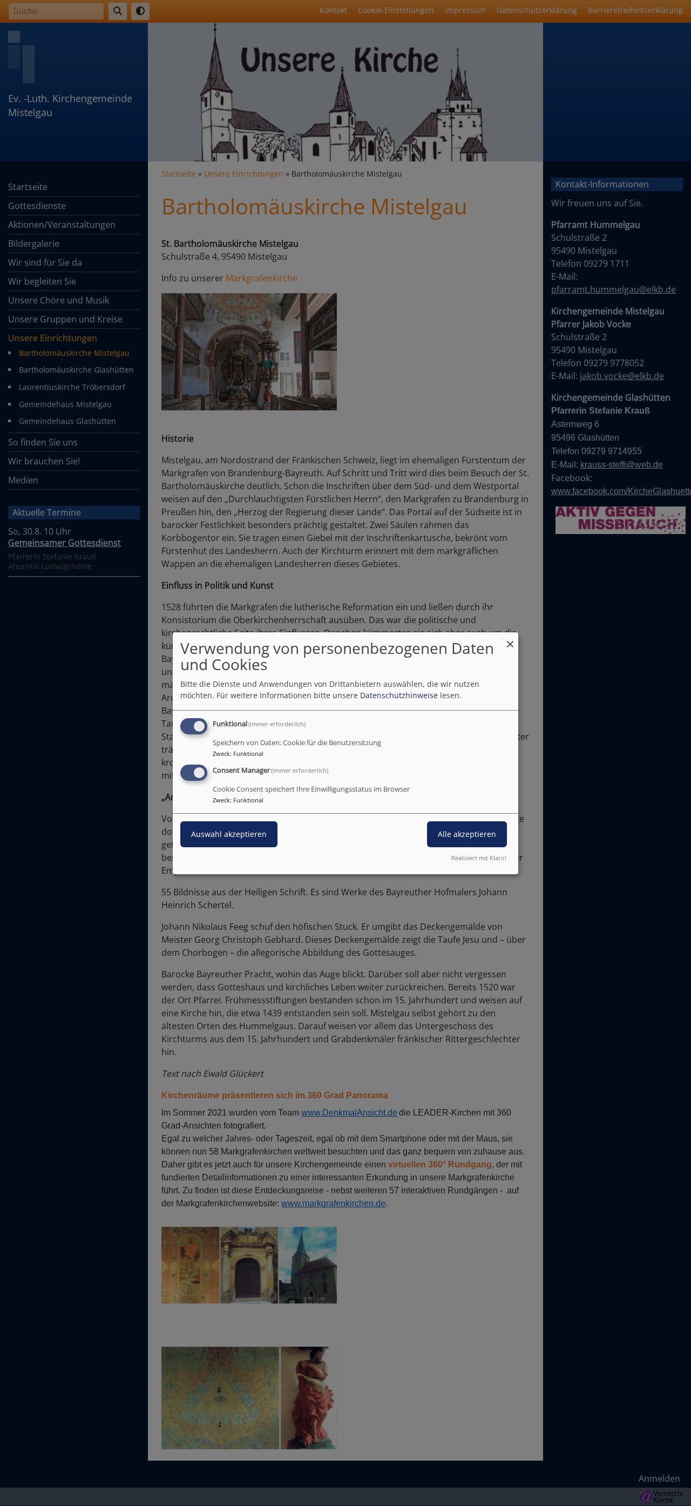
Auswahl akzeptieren (229, 834)
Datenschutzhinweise (399, 695)
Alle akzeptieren (467, 834)
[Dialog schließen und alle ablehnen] (510, 638)
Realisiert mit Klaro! (478, 858)
